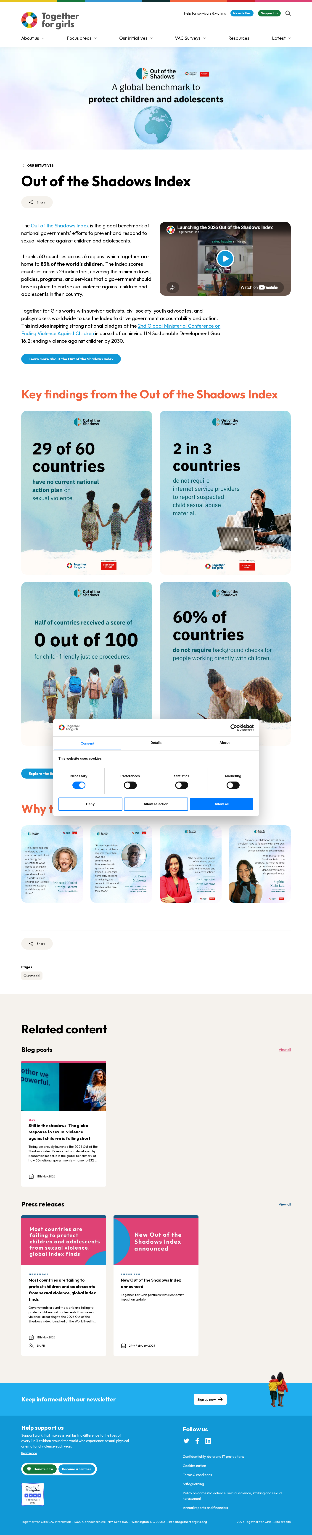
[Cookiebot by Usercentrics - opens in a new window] (234, 727)
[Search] (288, 13)
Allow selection (156, 804)
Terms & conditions (197, 1474)
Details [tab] (156, 743)
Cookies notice (194, 1465)
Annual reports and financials (205, 1507)
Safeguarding (193, 1484)
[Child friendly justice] (86, 664)
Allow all (222, 804)
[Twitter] (186, 1441)
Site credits (283, 1522)
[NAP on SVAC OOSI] (86, 493)
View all (285, 1049)
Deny (90, 804)
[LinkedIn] (208, 1441)
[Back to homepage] (50, 20)
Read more (29, 1453)
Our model (32, 975)
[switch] (130, 785)
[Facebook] (197, 1441)
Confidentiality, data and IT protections (213, 1456)
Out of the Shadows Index (60, 225)
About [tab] (224, 743)
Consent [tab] (87, 743)
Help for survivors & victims (205, 13)
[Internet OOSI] (225, 493)
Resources (238, 38)
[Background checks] (225, 664)
